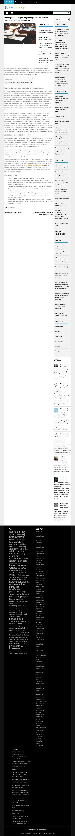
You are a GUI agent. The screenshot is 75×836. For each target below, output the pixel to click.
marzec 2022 (39, 620)
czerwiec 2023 (40, 587)
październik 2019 (41, 675)
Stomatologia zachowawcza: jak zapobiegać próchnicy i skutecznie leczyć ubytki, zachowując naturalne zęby (62, 44)
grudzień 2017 (40, 723)
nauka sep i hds (19, 595)
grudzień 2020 (40, 653)
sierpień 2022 (39, 609)
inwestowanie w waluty (17, 566)
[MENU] (11, 13)
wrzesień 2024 (40, 558)
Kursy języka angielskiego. (62, 198)
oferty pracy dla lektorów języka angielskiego (18, 599)
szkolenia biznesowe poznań (18, 629)
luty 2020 (38, 670)
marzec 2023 (39, 593)
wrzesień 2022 (40, 606)
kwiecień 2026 (40, 536)
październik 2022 (41, 604)
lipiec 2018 (39, 708)
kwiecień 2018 (40, 714)
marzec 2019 (39, 690)
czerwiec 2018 (40, 710)
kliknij (14, 769)
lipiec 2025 (39, 543)
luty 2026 (38, 538)
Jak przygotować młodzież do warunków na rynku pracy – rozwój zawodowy (62, 130)
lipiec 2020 (39, 661)
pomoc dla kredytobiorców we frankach (21, 610)
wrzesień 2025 (40, 540)
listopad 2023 (40, 576)
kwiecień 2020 (40, 666)
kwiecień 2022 (40, 617)
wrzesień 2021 (40, 633)
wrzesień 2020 (40, 657)
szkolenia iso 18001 (13, 639)
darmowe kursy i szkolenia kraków (18, 550)
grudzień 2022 (40, 600)
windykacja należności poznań (20, 653)
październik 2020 (41, 655)
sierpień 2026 (39, 531)
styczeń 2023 (39, 598)
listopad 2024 (40, 554)
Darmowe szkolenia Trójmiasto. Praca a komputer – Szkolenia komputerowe (19, 755)
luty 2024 (38, 569)
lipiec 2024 (39, 560)
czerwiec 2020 (40, 664)
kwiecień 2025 (40, 547)
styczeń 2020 (39, 673)
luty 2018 (38, 719)
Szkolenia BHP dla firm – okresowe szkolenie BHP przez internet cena (61, 183)
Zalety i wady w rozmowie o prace (20, 806)
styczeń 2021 (39, 650)
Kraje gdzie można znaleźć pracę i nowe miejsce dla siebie (62, 109)
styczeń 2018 (39, 721)
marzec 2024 (39, 567)
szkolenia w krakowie (16, 647)
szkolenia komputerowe (23, 639)
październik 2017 (41, 728)
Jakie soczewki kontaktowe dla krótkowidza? (64, 411)
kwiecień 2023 (40, 591)
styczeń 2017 (39, 745)
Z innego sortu (59, 351)
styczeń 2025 (39, 551)
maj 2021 (38, 642)
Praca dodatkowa (59, 116)
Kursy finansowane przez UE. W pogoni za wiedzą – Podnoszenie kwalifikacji (30, 186)
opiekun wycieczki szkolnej (20, 603)
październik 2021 (41, 631)
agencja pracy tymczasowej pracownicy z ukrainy (17, 535)
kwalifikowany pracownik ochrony (17, 590)
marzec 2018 (39, 717)
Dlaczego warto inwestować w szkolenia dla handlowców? (46, 60)
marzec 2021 (39, 646)
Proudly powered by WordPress (29, 833)
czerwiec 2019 (40, 684)
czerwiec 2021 (40, 639)
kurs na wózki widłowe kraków (18, 573)
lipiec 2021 (39, 637)
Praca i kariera (58, 336)
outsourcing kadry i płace (17, 606)
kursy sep (14, 586)
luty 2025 (38, 549)
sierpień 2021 (39, 635)
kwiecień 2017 (40, 741)
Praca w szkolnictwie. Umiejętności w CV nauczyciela (60, 306)
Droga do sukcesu (65, 364)
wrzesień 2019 (40, 677)
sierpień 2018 (39, 706)
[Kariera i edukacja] (6, 13)
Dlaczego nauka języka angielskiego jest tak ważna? (61, 191)
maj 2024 (38, 562)
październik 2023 (41, 578)
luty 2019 (38, 692)
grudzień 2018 (40, 697)
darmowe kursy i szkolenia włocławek (17, 556)
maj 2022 (38, 615)
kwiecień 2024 (40, 565)
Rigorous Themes (49, 833)
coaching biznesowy (17, 545)
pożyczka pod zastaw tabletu (18, 615)
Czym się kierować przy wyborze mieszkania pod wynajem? (19, 800)
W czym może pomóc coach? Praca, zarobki (20, 817)
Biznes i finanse (59, 326)
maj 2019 (38, 686)
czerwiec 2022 (40, 613)
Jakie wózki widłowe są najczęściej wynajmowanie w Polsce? (62, 275)
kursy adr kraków (23, 577)
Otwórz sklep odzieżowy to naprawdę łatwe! (20, 786)
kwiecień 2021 (40, 644)
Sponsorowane (59, 341)
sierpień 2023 (39, 582)
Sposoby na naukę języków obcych (15, 84)
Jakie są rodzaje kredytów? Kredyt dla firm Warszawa (20, 781)
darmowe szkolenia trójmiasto (18, 559)
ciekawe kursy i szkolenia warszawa (17, 542)
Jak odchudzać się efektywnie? (18, 812)
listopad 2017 (40, 725)
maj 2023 (38, 589)
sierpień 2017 (39, 732)
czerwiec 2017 (40, 736)
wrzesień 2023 (40, 580)
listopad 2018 (40, 699)
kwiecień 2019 (40, 688)
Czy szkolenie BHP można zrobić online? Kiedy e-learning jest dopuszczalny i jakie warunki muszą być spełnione (62, 68)
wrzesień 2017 (40, 730)
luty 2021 (38, 648)
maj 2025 (38, 545)
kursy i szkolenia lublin (19, 579)
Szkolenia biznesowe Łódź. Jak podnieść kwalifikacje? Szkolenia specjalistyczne (20, 793)
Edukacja (57, 331)
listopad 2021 (40, 628)
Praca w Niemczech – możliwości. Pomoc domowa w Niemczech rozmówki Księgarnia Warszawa (61, 249)
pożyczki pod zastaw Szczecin (18, 620)
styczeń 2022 (39, 624)
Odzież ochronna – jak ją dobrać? (13, 212)
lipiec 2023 (39, 584)
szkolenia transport (24, 643)
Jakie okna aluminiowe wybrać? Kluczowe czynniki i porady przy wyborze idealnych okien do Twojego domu (61, 81)
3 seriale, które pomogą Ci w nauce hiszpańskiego (22, 193)
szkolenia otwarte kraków (14, 641)
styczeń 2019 (39, 695)
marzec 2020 (39, 668)
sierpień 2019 (39, 679)
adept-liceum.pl (27, 20)
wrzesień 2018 (40, 703)
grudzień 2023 (40, 573)
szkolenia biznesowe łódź (15, 633)
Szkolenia (12, 207)
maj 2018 (38, 712)
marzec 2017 (39, 743)
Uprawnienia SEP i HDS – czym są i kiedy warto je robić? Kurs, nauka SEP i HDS (21, 764)
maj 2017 (38, 739)
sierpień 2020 (39, 659)
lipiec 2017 (39, 734)
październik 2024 (41, 556)
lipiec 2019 (39, 681)
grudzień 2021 (40, 626)
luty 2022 (38, 622)
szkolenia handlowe (23, 637)
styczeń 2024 (39, 571)
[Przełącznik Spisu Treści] (30, 79)
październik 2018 (41, 701)
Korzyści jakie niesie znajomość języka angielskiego (19, 82)
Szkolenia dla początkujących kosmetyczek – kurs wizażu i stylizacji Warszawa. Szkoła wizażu (62, 214)
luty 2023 (38, 595)
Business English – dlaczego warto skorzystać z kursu (23, 199)
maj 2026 (38, 534)
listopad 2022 (40, 602)
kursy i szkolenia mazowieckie (19, 583)
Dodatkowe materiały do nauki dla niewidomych (19, 822)
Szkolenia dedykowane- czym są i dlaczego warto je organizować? (45, 45)
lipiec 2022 (39, 611)
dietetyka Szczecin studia (14, 563)
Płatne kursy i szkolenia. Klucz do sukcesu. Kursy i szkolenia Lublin (20, 774)
